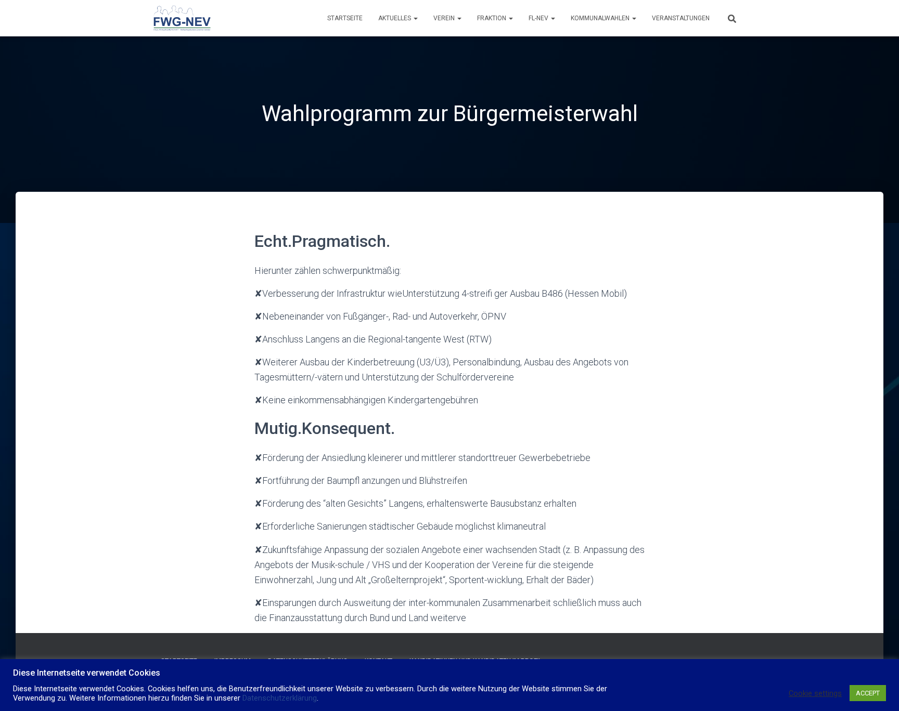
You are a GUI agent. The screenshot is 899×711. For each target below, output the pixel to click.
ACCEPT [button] (868, 693)
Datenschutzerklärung (279, 698)
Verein (444, 18)
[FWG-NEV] (182, 18)
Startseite (345, 18)
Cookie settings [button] (815, 693)
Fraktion (492, 18)
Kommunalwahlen (601, 18)
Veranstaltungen (681, 18)
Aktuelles (395, 18)
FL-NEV (539, 18)
